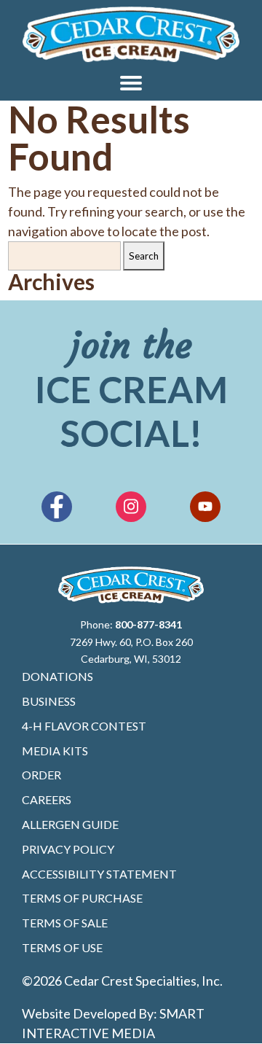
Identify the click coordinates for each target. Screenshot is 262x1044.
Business (49, 701)
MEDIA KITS (55, 750)
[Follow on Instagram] (131, 506)
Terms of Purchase (82, 898)
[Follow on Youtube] (205, 506)
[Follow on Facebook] (56, 506)
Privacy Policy (68, 849)
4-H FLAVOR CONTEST (84, 726)
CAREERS (46, 799)
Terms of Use (62, 947)
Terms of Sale (65, 923)
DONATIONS (57, 676)
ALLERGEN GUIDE (70, 824)
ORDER (41, 775)
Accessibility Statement (99, 874)
